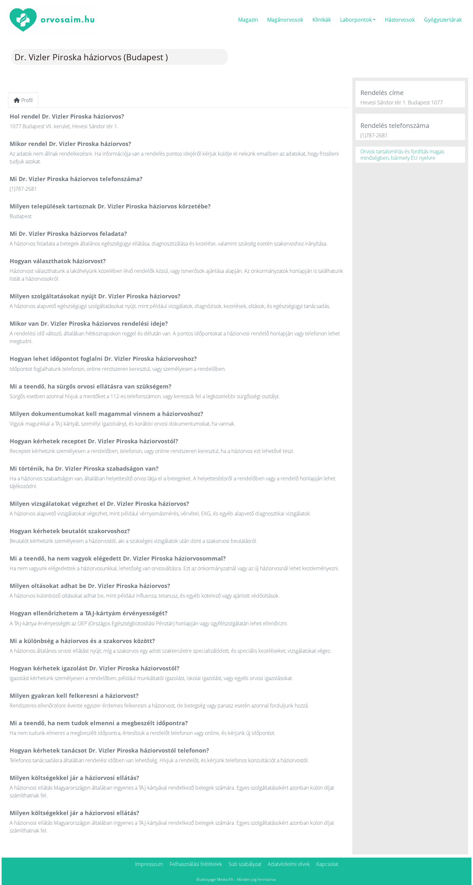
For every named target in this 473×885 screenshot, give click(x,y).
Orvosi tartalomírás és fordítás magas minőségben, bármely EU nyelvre (402, 154)
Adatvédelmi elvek (289, 864)
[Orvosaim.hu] (52, 18)
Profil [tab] (27, 100)
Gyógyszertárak (443, 19)
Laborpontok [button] (356, 19)
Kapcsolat (327, 864)
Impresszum (149, 864)
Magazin (248, 19)
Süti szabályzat (244, 864)
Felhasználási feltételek (196, 864)
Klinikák (321, 19)
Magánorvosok (285, 19)
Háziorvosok (400, 19)
